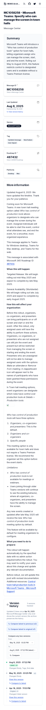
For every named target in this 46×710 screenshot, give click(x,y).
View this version (16, 679)
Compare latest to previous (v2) (24, 624)
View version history (16, 112)
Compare (16, 655)
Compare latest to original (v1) (23, 629)
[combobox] (21, 643)
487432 (10, 264)
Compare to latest (18, 683)
